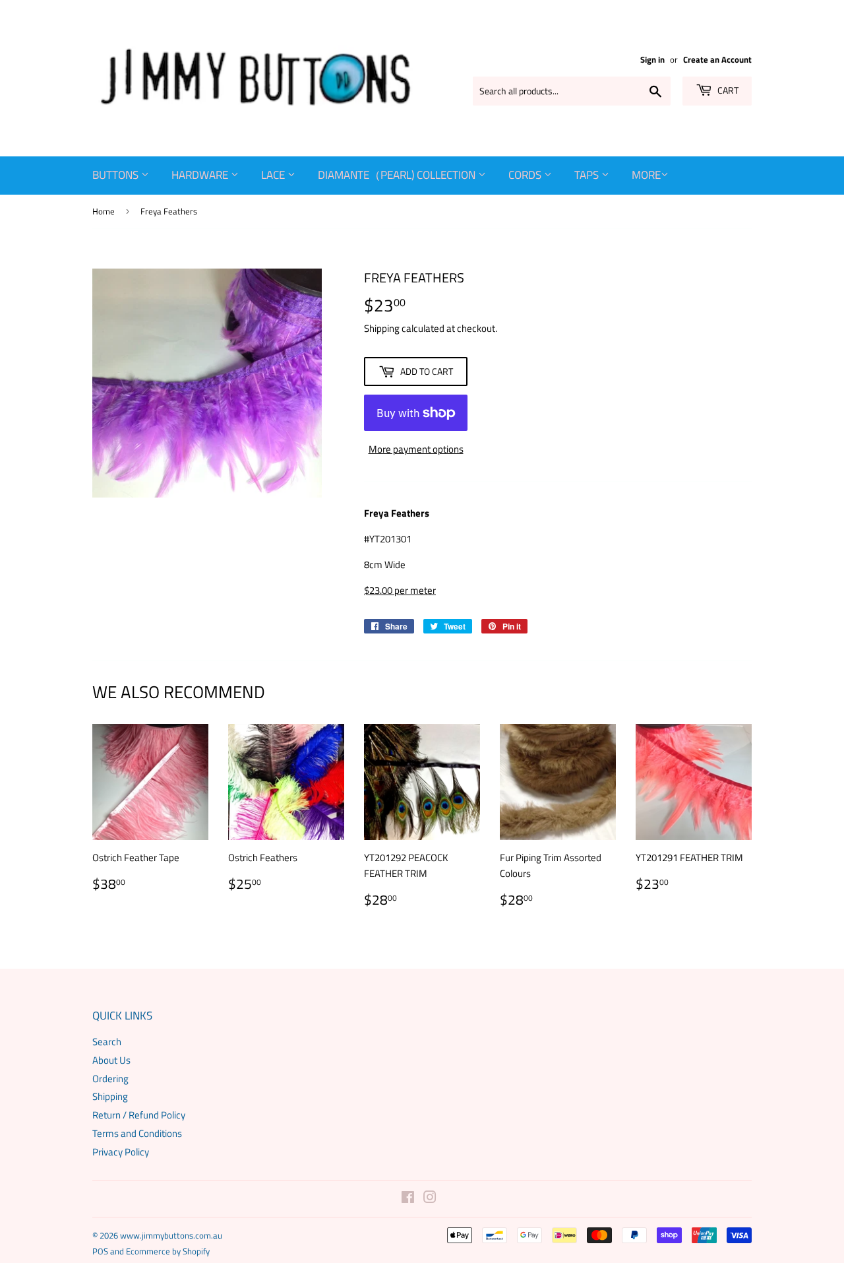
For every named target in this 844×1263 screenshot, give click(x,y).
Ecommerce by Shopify (168, 1251)
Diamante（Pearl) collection (398, 174)
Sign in (652, 59)
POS (100, 1251)
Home (103, 211)
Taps (587, 174)
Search (106, 1041)
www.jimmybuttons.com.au (171, 1235)
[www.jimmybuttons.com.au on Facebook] (408, 1198)
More (646, 174)
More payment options (416, 449)
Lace (274, 174)
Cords (526, 174)
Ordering (110, 1078)
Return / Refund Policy (138, 1114)
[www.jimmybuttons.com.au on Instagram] (430, 1198)
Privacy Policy (120, 1151)
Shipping (382, 328)
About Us (111, 1060)
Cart (726, 90)
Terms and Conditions (137, 1133)
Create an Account (717, 59)
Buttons (116, 174)
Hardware (201, 174)
